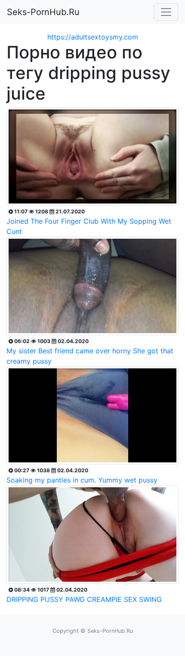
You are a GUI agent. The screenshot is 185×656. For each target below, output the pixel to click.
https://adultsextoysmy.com (92, 37)
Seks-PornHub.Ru (43, 12)
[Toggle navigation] (166, 12)
